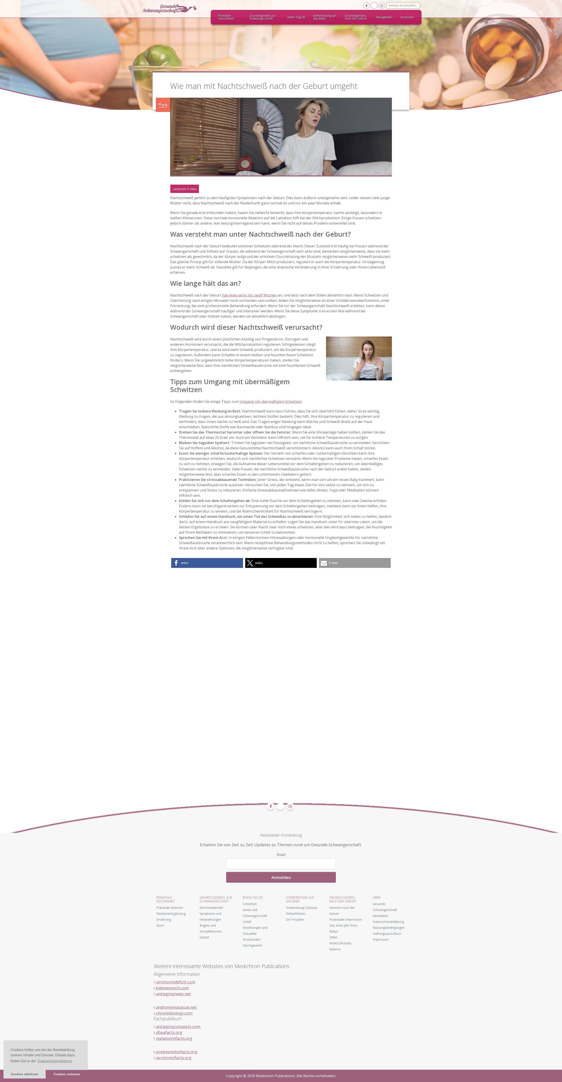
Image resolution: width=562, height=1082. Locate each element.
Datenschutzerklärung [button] (55, 1061)
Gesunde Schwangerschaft (173, 8)
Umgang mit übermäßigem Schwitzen (271, 401)
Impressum (381, 939)
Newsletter (380, 916)
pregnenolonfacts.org (176, 1051)
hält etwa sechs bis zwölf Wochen (249, 295)
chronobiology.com (174, 1013)
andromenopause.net (176, 1007)
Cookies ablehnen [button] (24, 1074)
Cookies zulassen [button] (67, 1074)
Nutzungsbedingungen (389, 927)
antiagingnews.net (173, 993)
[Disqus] (281, 624)
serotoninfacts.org (173, 1057)
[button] (207, 563)
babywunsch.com (172, 987)
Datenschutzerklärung (388, 922)
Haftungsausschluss (387, 933)
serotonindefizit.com (175, 982)
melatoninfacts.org (173, 1038)
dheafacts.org (168, 1032)
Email (281, 854)
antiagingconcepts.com (177, 1026)
